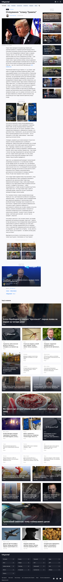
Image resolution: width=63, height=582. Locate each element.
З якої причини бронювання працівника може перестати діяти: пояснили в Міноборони (51, 369)
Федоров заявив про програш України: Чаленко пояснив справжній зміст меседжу (31, 545)
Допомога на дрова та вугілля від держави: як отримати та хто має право (30, 357)
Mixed (14, 293)
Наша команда (17, 577)
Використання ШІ (5, 580)
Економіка (13, 5)
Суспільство (19, 5)
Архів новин (10, 577)
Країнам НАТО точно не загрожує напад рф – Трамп (31, 446)
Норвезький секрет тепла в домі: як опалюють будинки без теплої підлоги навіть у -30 (51, 447)
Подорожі (31, 5)
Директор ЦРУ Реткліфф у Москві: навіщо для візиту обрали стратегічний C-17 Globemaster (10, 545)
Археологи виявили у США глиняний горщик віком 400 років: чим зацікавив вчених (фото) (52, 459)
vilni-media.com (12, 288)
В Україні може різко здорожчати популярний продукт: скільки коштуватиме (30, 369)
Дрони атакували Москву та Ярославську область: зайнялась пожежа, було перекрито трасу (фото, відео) (31, 459)
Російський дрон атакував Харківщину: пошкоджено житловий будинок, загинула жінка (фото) (11, 435)
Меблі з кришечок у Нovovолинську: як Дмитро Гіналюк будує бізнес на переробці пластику (31, 435)
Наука (36, 5)
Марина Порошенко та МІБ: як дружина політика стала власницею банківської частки (10, 459)
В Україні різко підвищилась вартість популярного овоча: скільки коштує (51, 545)
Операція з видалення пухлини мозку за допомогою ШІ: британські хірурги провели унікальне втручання (51, 345)
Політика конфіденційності (45, 577)
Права (37, 577)
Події (9, 5)
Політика (11, 9)
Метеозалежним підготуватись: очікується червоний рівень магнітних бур (11, 447)
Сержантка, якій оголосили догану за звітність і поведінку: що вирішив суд (10, 345)
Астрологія (26, 5)
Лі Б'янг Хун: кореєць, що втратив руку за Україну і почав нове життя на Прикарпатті (52, 357)
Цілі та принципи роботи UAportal (28, 577)
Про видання (4, 577)
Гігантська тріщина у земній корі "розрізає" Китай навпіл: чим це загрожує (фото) (31, 345)
